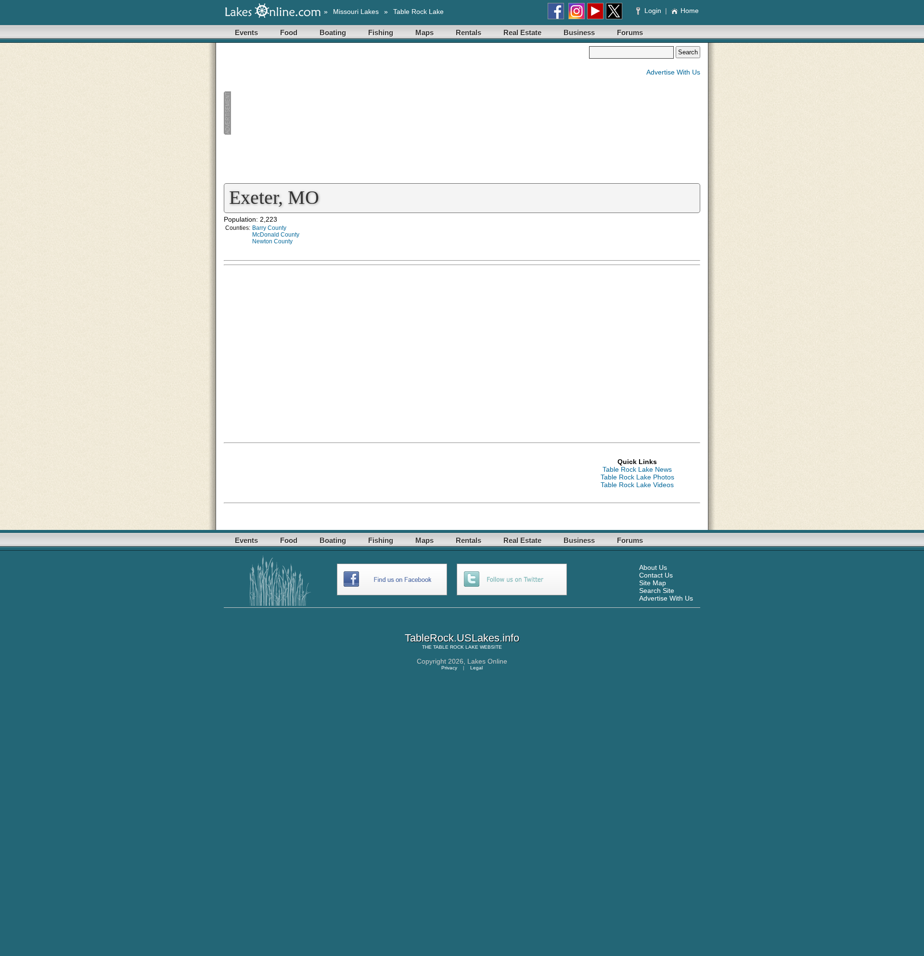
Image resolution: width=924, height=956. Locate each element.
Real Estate (522, 32)
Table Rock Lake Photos (637, 477)
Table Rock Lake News (637, 469)
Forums (630, 32)
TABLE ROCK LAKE (455, 647)
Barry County (269, 228)
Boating (333, 32)
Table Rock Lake (418, 11)
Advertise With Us (673, 72)
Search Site (656, 590)
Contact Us (656, 575)
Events (246, 32)
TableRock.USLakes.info (462, 638)
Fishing (380, 32)
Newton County (272, 241)
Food (288, 32)
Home (689, 10)
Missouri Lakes (356, 11)
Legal (476, 667)
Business (579, 32)
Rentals (468, 32)
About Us (653, 567)
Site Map (652, 583)
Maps (424, 32)
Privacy (449, 667)
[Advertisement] (406, 113)
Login (652, 10)
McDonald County (275, 234)
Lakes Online (487, 661)
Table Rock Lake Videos (637, 485)
